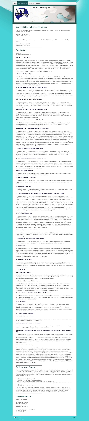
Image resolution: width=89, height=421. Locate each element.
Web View (73, 418)
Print (16, 417)
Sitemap (19, 417)
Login (74, 417)
